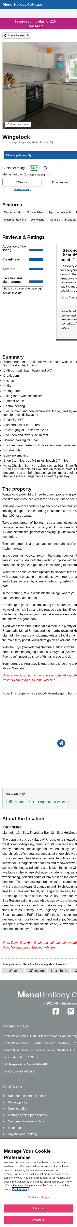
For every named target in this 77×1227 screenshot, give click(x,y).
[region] (38, 1183)
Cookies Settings (38, 1197)
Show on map (22, 189)
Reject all (38, 1208)
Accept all (38, 1219)
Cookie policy (20, 1189)
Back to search (18, 35)
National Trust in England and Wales (40, 802)
